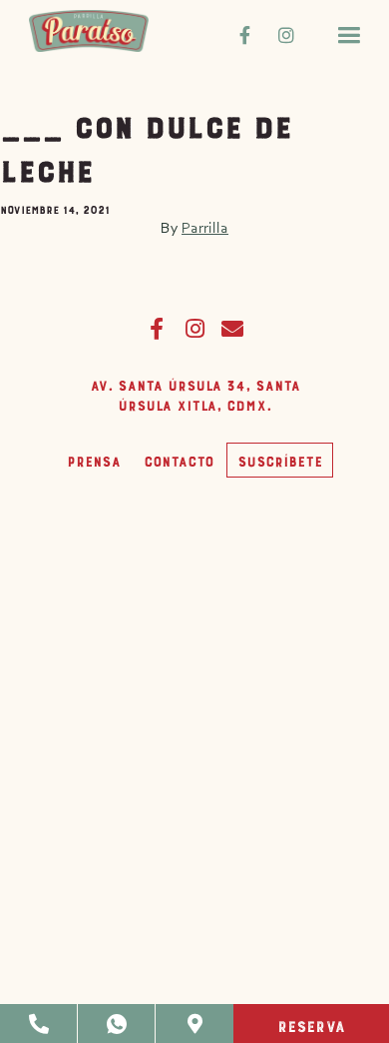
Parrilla (205, 227)
